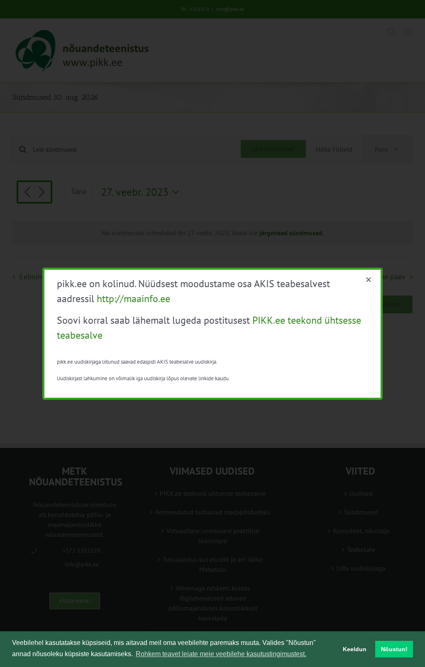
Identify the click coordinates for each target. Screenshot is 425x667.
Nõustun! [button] (394, 649)
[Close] (368, 279)
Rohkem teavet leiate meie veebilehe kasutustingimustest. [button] (221, 653)
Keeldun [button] (354, 649)
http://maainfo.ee (133, 298)
